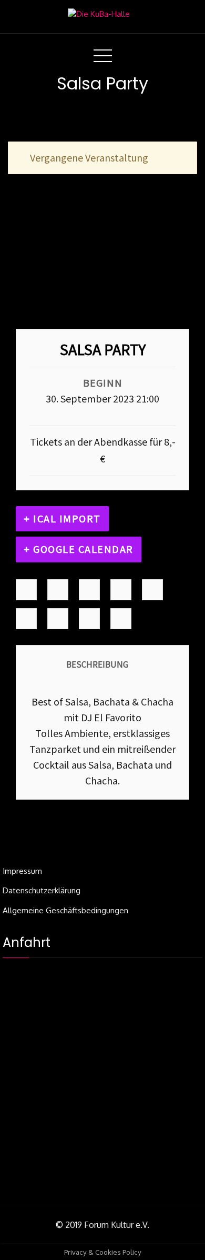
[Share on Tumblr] (121, 590)
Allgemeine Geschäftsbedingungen (65, 910)
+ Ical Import (62, 518)
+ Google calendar (79, 549)
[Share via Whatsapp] (121, 619)
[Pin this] (26, 619)
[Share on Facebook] (26, 590)
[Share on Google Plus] (152, 590)
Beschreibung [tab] (97, 664)
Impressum (22, 871)
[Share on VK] (58, 619)
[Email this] (89, 619)
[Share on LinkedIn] (89, 590)
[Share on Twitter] (58, 590)
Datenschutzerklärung (41, 890)
